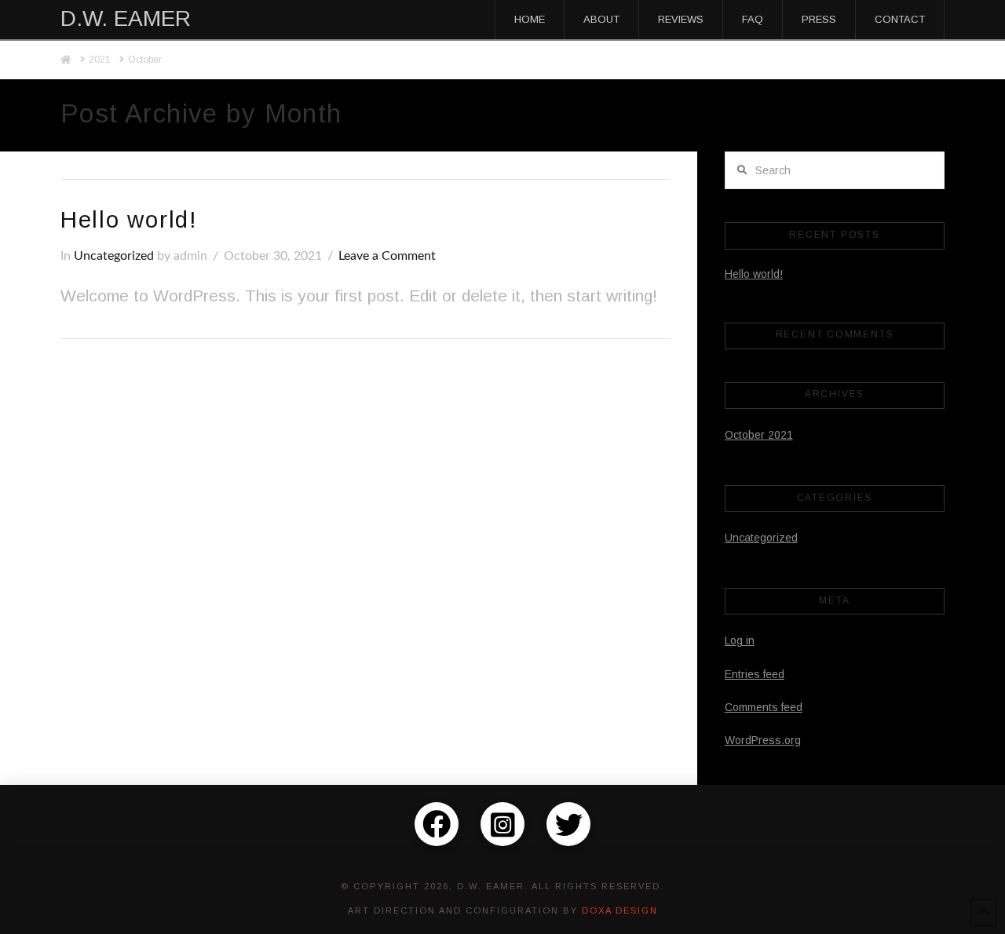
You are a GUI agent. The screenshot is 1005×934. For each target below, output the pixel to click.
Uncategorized (114, 256)
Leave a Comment (387, 256)
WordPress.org (763, 740)
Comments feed (763, 707)
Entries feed (754, 674)
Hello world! (129, 219)
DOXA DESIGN (620, 910)
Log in (740, 640)
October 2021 (759, 435)
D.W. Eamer (125, 19)
